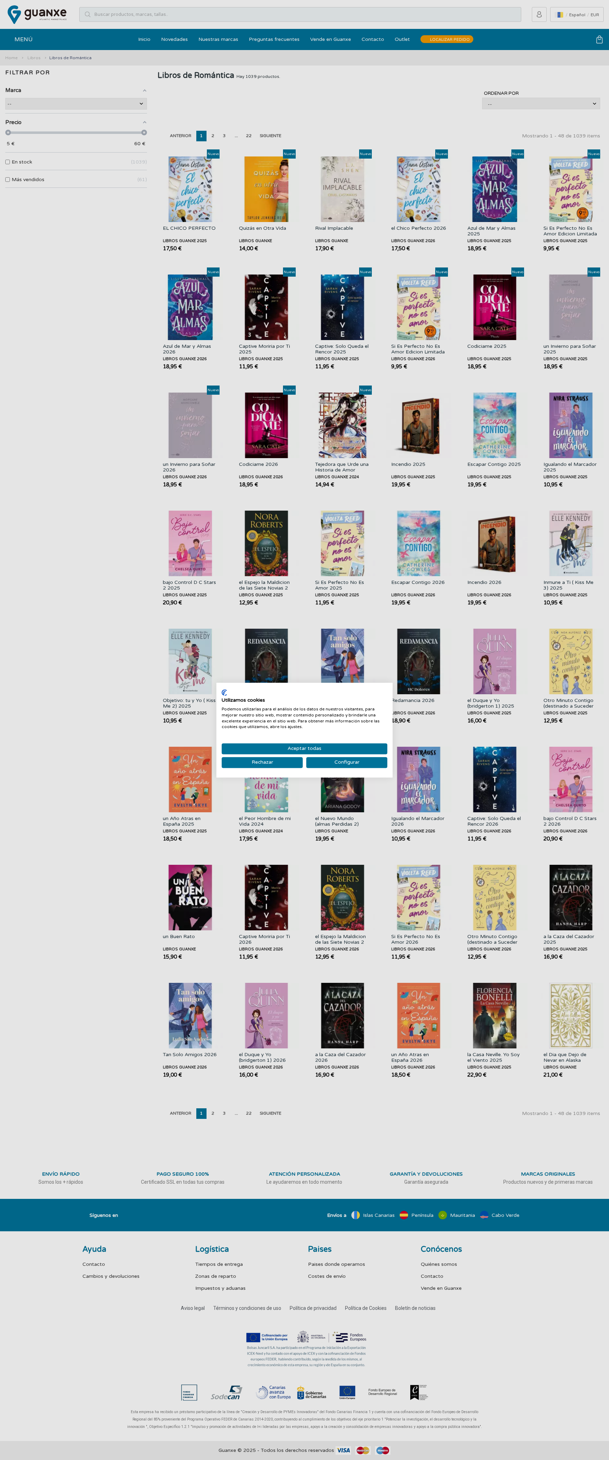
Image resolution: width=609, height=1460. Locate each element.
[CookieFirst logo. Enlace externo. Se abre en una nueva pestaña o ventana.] (224, 692)
